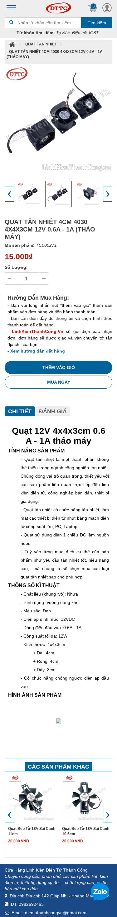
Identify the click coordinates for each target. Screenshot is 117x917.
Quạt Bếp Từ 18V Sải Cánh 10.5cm (85, 831)
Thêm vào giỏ (58, 367)
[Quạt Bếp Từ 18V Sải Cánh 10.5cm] (85, 797)
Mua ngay (58, 382)
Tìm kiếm (97, 22)
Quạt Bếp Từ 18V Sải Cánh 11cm (31, 831)
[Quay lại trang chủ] (13, 44)
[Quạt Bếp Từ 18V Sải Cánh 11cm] (31, 797)
